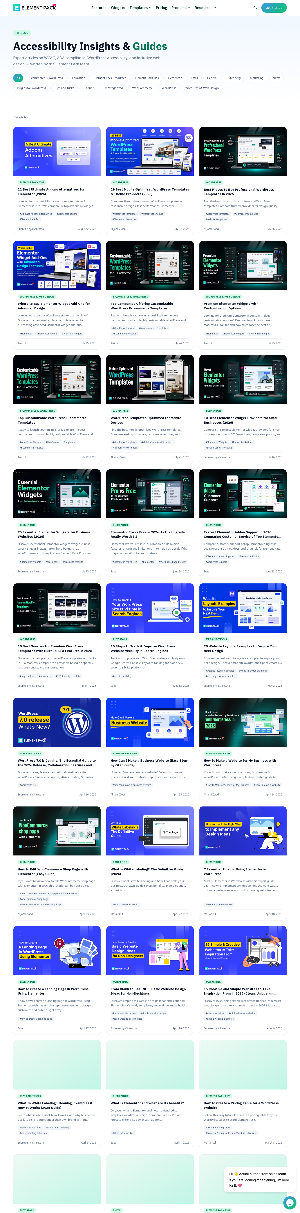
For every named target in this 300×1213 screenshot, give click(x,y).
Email (194, 78)
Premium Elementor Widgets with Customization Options (231, 306)
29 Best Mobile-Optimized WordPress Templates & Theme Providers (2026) (150, 191)
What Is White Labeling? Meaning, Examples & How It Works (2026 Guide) (55, 1105)
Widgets (118, 7)
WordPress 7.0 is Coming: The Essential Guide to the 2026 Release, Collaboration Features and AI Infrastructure (57, 765)
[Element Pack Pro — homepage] (34, 7)
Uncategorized (113, 88)
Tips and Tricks (64, 88)
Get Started (274, 7)
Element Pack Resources (110, 78)
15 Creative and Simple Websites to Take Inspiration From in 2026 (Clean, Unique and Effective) (239, 993)
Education (78, 78)
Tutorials (88, 88)
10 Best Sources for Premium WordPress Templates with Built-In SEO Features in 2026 (55, 648)
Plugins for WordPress (31, 88)
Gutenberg (233, 78)
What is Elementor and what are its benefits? (147, 1103)
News (276, 78)
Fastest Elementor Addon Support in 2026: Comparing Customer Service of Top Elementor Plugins (242, 536)
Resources (204, 7)
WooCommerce (142, 88)
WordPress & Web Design (202, 88)
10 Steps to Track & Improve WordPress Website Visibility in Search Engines (143, 648)
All (18, 78)
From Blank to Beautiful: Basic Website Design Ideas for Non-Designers (148, 991)
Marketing (257, 78)
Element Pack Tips (147, 78)
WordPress (169, 88)
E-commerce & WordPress (46, 78)
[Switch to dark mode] (255, 7)
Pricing (161, 7)
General (212, 78)
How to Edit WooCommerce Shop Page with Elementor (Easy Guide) (53, 871)
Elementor (175, 78)
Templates (139, 7)
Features (99, 7)
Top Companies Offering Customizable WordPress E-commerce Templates (142, 305)
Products (179, 7)
